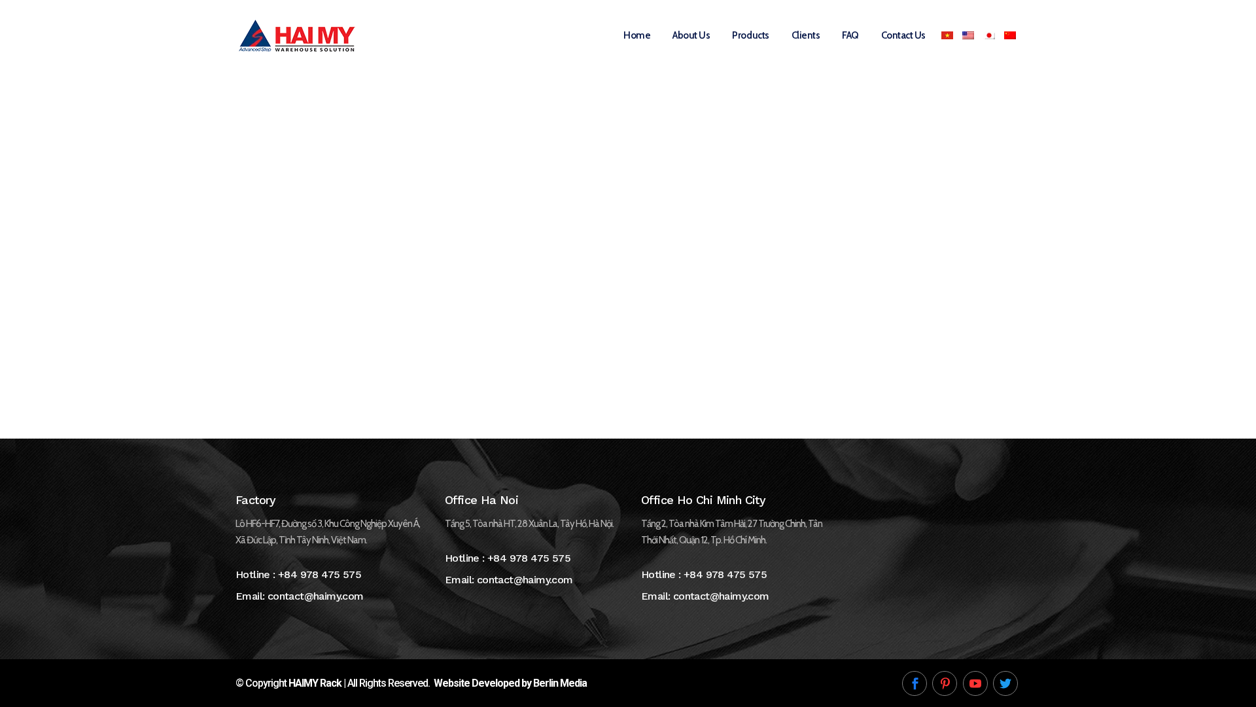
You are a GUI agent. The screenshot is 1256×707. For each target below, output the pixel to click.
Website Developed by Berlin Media (510, 683)
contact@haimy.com (316, 596)
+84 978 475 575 (319, 574)
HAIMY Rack (314, 683)
